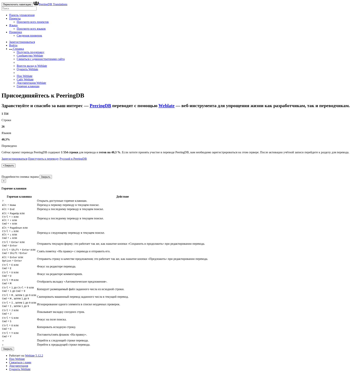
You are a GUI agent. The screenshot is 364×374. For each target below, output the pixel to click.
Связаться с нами (20, 362)
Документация (18, 365)
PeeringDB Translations (53, 4)
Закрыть (45, 176)
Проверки (15, 32)
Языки (13, 25)
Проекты (15, 18)
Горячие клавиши (28, 86)
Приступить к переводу (43, 158)
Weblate (166, 105)
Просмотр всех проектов (33, 21)
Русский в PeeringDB (73, 158)
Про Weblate (24, 76)
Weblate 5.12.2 (34, 355)
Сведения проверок (29, 35)
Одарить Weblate (27, 69)
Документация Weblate (31, 82)
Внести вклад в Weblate (32, 65)
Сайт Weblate (25, 79)
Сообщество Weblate (30, 55)
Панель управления (22, 15)
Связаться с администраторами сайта (41, 59)
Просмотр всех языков (31, 28)
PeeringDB (100, 105)
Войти (13, 45)
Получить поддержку (30, 52)
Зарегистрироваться (22, 42)
